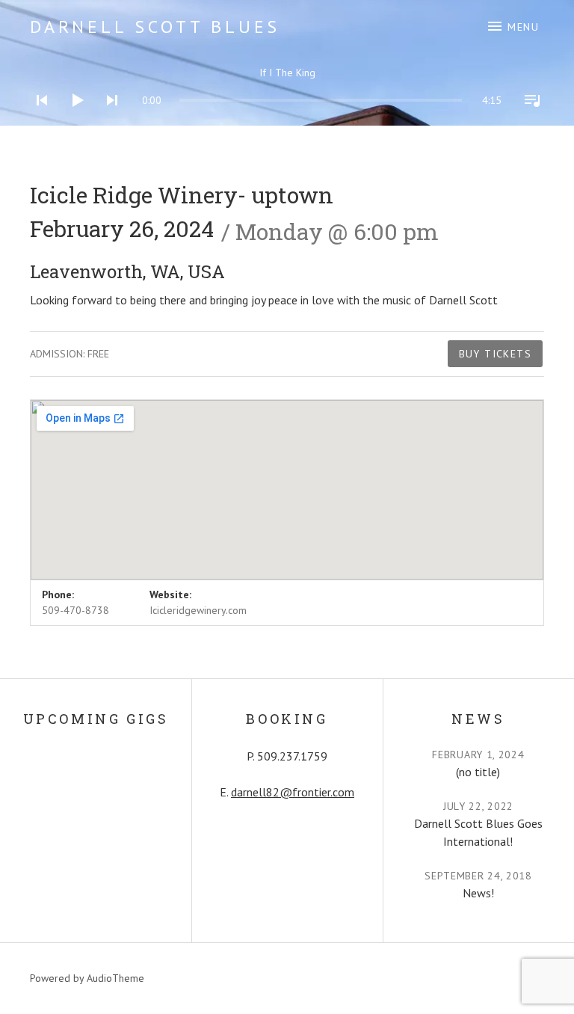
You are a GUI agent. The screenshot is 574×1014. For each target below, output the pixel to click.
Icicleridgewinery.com (198, 610)
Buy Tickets (495, 353)
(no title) (478, 771)
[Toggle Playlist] (527, 119)
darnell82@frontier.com (292, 791)
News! (478, 892)
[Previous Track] (37, 119)
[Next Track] (107, 119)
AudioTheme (115, 978)
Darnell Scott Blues (155, 26)
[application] (287, 88)
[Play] (72, 119)
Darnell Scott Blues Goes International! (478, 832)
